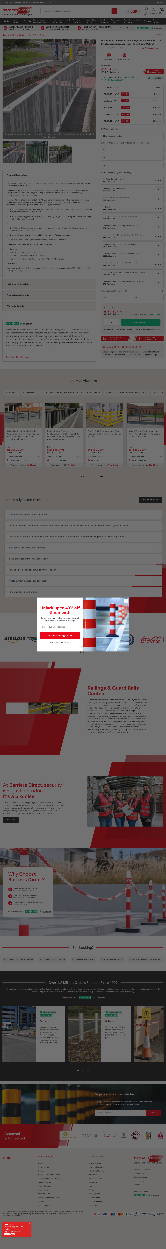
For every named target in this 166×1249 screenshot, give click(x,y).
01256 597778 (9, 1234)
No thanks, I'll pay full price (60, 642)
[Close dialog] (126, 600)
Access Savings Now (60, 635)
